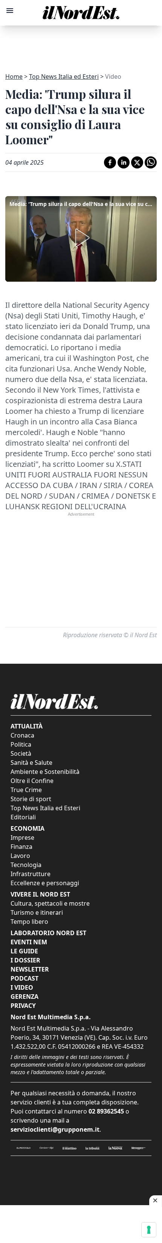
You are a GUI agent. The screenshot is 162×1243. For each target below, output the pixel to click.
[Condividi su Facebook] (110, 162)
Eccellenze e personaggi (45, 883)
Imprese (22, 837)
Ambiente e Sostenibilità (45, 771)
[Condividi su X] (137, 162)
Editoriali (23, 817)
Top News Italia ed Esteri (64, 76)
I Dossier (25, 960)
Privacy (23, 1005)
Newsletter (30, 969)
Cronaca (22, 735)
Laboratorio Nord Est (48, 933)
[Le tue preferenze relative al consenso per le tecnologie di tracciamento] (149, 1230)
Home (14, 76)
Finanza (21, 846)
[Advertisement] (81, 45)
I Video (22, 987)
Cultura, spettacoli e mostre (50, 903)
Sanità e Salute (31, 762)
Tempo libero (29, 921)
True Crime (26, 790)
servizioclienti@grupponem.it (55, 1129)
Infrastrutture (30, 874)
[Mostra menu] (9, 10)
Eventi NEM (29, 942)
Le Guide (24, 951)
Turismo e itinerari (37, 912)
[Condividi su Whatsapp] (151, 162)
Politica (21, 744)
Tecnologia (26, 865)
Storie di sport (31, 799)
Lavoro (20, 856)
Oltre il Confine (32, 781)
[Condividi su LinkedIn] (124, 162)
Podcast (24, 978)
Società (21, 753)
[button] (81, 238)
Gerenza (24, 996)
